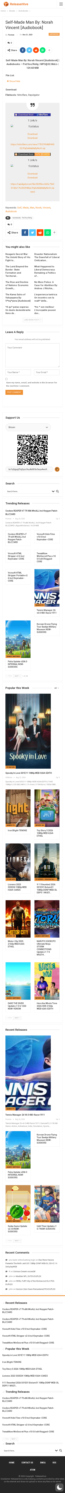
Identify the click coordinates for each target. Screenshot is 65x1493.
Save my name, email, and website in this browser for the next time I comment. (31, 384)
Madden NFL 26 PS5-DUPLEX (28, 1276)
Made (26, 207)
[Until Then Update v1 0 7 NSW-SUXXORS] (46, 1204)
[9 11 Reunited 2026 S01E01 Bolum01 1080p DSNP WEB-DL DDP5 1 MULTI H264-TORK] (46, 862)
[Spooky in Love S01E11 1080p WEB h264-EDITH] (28, 731)
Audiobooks (54, 34)
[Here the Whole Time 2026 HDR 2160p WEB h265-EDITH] (46, 981)
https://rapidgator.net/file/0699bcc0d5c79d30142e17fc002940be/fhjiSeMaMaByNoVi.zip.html (32, 188)
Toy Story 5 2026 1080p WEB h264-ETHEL (22, 1369)
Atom (32, 1470)
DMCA (43, 1462)
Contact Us (27, 1462)
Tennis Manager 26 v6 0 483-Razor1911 (25, 1115)
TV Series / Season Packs (46, 879)
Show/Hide (14, 81)
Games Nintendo (13, 656)
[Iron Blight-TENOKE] (18, 808)
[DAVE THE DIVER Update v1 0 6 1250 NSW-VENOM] (18, 981)
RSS (54, 1462)
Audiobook (11, 211)
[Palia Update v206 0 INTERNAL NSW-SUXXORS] (18, 639)
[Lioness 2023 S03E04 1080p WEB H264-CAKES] (18, 862)
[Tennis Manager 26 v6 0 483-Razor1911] (46, 588)
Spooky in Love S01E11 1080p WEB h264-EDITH (28, 773)
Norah (38, 207)
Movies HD (40, 825)
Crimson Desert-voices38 (24, 1271)
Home (11, 1462)
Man (32, 207)
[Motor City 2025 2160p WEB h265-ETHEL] (18, 919)
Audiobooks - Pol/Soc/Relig (22, 218)
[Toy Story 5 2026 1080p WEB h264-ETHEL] (46, 808)
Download (32, 134)
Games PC (40, 605)
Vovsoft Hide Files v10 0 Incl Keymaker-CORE (24, 1329)
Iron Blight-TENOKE (11, 1362)
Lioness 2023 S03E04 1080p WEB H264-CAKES (25, 1376)
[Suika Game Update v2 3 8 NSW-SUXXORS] (18, 1204)
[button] (59, 1487)
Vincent (46, 207)
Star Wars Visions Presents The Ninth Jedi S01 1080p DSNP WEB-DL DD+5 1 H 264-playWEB (31, 1263)
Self (19, 207)
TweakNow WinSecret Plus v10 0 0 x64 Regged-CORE (28, 1343)
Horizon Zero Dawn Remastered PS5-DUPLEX (35, 1289)
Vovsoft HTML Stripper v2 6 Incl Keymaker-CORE (26, 1336)
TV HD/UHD (10, 767)
